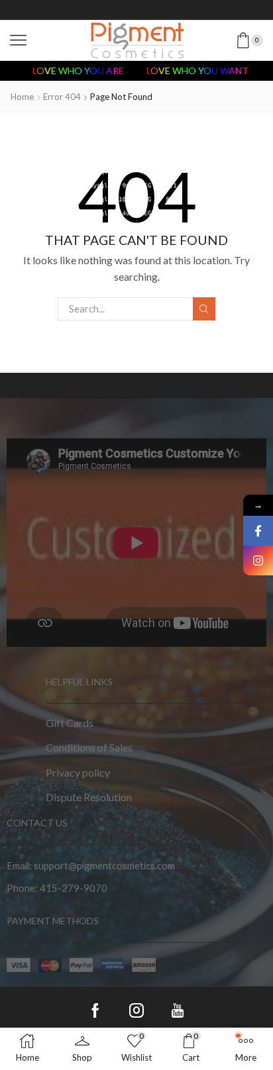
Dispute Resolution (89, 797)
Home (22, 96)
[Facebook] (114, 10)
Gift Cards (69, 722)
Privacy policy (78, 772)
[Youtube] (159, 10)
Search (204, 308)
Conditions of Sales (89, 747)
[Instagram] (136, 10)
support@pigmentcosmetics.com (104, 865)
